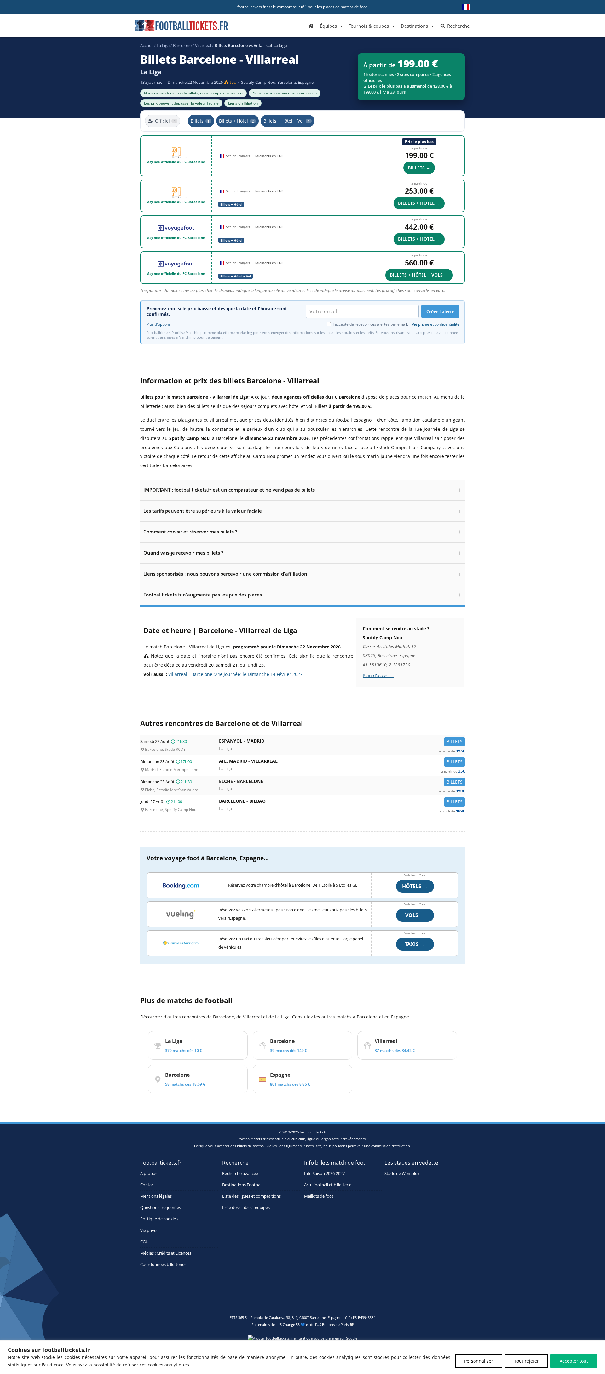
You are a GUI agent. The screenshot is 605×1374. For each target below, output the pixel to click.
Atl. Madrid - (342, 762)
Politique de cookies (159, 1219)
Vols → (414, 915)
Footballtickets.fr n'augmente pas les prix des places (202, 594)
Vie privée (149, 1230)
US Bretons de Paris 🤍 (335, 1324)
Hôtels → (415, 886)
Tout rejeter (526, 1361)
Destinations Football (242, 1184)
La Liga (163, 45)
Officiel (165, 121)
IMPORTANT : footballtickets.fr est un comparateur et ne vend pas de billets (229, 490)
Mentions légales (156, 1196)
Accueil (146, 45)
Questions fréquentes (160, 1207)
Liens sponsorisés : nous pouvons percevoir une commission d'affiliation (225, 574)
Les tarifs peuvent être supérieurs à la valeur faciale (202, 511)
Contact (147, 1184)
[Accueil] (311, 25)
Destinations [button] (414, 26)
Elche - (342, 782)
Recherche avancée (240, 1173)
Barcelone (182, 45)
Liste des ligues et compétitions (251, 1196)
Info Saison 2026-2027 (324, 1173)
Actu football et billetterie (327, 1184)
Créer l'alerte (440, 312)
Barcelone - (342, 802)
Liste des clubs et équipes (246, 1207)
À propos (148, 1173)
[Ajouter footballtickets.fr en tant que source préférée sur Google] (302, 1339)
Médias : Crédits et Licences (165, 1253)
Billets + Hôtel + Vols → (419, 275)
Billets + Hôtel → (419, 203)
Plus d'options (159, 324)
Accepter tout (574, 1361)
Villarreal (203, 45)
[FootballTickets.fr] (174, 28)
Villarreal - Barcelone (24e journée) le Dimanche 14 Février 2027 (235, 674)
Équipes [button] (328, 26)
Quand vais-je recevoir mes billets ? (183, 553)
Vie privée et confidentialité (435, 324)
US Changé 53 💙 (291, 1324)
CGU (144, 1241)
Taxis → (415, 944)
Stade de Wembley (401, 1173)
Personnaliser (478, 1361)
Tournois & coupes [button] (369, 26)
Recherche (458, 26)
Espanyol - (342, 742)
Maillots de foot (318, 1196)
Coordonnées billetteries (163, 1264)
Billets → (419, 168)
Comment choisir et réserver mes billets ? (190, 531)
